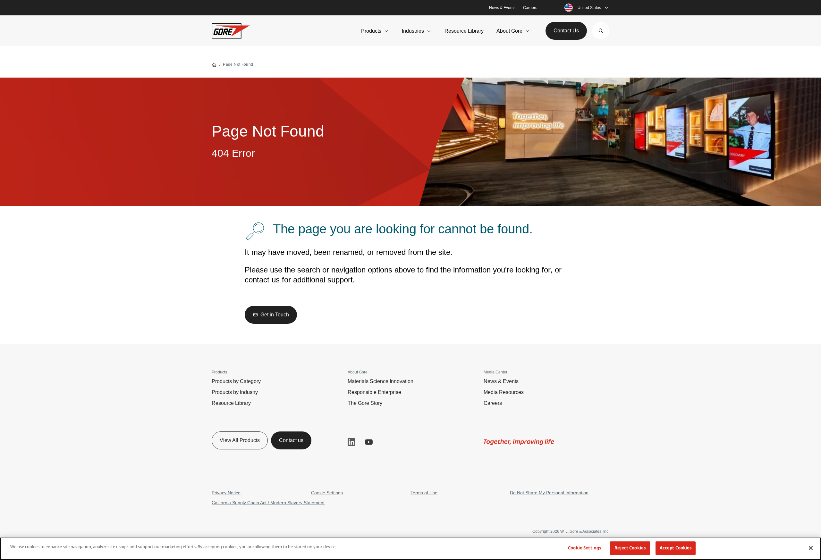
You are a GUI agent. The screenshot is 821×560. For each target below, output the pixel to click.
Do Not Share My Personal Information (549, 492)
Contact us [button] (291, 440)
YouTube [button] (369, 442)
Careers (530, 7)
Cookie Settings (327, 492)
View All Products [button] (240, 440)
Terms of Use (423, 492)
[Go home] (214, 64)
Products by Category (236, 381)
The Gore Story (365, 403)
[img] (519, 442)
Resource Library (464, 31)
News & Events (502, 7)
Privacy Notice (226, 492)
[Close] (811, 548)
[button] (600, 30)
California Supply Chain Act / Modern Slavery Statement (268, 502)
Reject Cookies (630, 548)
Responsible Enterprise (374, 392)
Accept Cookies (676, 548)
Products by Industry (235, 392)
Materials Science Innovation (380, 381)
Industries (413, 31)
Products (371, 31)
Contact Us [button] (566, 30)
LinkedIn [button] (351, 442)
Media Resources (504, 392)
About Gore (509, 31)
